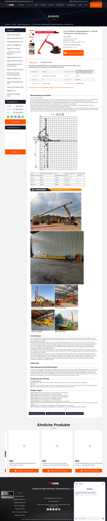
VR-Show (43, 4)
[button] (8, 450)
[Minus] (103, 484)
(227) (15, 38)
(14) (15, 82)
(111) (13, 34)
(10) (15, 87)
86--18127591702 (97, 1)
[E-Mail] (19, 116)
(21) (14, 65)
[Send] (103, 518)
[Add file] (76, 518)
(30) (15, 69)
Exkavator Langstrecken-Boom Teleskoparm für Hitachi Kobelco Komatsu (19, 464)
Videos (36, 4)
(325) (13, 95)
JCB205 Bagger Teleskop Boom (75, 413)
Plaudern (96, 4)
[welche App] (15, 116)
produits (14, 24)
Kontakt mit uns (60, 4)
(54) (13, 74)
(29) (15, 60)
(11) (13, 48)
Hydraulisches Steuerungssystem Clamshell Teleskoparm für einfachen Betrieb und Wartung (52, 464)
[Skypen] (12, 116)
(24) (14, 53)
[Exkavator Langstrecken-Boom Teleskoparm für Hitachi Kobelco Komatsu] (20, 446)
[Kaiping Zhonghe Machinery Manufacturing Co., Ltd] (10, 5)
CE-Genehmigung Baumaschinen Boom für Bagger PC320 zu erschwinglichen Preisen (86, 464)
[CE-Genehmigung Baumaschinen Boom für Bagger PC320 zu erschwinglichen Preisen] (86, 446)
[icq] (23, 116)
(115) (14, 57)
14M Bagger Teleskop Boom (37, 413)
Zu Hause (21, 4)
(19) (14, 45)
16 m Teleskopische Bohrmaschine (55, 413)
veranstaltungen (72, 4)
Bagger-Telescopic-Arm (23, 24)
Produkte (29, 4)
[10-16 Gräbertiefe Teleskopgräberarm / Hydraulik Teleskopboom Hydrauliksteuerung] (48, 43)
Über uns (51, 4)
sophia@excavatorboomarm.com (80, 1)
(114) (15, 41)
